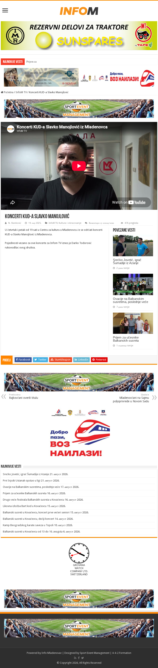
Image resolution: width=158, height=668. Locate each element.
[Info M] (79, 10)
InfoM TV (21, 92)
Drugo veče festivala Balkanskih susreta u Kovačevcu (33, 499)
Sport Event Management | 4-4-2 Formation (105, 652)
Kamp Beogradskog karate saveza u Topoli (28, 525)
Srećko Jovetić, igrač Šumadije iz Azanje (127, 261)
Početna (8, 92)
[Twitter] (82, 657)
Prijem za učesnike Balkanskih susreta (47, 61)
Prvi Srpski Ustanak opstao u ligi (21, 480)
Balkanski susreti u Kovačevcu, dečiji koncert (28, 518)
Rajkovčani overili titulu (23, 396)
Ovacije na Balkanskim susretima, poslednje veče (130, 300)
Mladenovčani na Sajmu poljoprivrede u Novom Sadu (131, 398)
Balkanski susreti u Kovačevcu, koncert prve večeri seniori (36, 512)
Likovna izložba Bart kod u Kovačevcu (24, 506)
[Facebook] (79, 657)
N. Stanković (14, 223)
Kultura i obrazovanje (70, 223)
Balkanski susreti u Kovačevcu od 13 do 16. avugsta (33, 531)
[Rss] (75, 657)
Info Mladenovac (52, 652)
